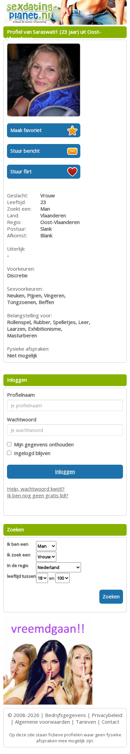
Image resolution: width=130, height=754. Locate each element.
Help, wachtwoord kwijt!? (36, 488)
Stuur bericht (25, 150)
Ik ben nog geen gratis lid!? (37, 495)
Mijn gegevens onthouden (42, 444)
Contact (110, 721)
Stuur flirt (21, 171)
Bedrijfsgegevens (65, 715)
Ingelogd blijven (30, 453)
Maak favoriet (26, 130)
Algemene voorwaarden (42, 721)
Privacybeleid (107, 715)
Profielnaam (21, 394)
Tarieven (86, 721)
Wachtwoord (21, 419)
